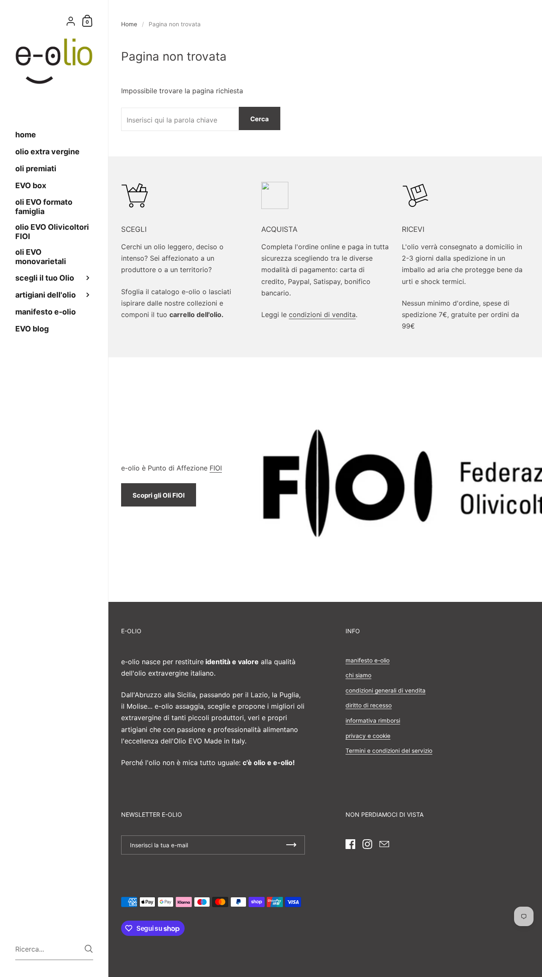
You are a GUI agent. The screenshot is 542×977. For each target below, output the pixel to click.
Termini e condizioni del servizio (389, 750)
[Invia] (88, 948)
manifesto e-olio (368, 660)
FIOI (216, 468)
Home (129, 24)
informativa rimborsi (373, 720)
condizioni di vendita (322, 314)
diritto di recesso (369, 705)
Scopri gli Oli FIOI (159, 495)
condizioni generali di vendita (386, 690)
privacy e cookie (368, 735)
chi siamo (358, 675)
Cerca (259, 119)
